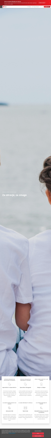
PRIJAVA (42, 6)
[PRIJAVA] (42, 7)
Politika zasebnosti (12, 433)
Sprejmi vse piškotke (38, 435)
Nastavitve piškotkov (38, 430)
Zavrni (38, 433)
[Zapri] (49, 433)
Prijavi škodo (42, 2)
